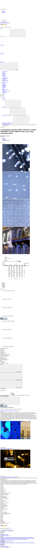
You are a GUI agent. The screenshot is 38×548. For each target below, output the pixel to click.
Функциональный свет (7, 538)
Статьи (16, 542)
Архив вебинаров (12, 542)
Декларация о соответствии (14, 410)
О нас (3, 10)
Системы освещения (4, 84)
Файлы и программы (19, 387)
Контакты (8, 22)
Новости (3, 11)
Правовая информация (4, 534)
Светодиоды (4, 92)
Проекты (3, 12)
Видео (5, 542)
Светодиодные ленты (4, 537)
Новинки (3, 97)
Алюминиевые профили (4, 79)
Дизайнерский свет (14, 538)
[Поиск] (17, 33)
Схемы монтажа (29, 542)
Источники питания (4, 74)
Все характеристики (19, 379)
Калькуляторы (24, 542)
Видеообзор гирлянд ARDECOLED (6, 448)
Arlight (7, 535)
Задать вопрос (3, 388)
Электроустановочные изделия (14, 539)
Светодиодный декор (5, 539)
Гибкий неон (3, 88)
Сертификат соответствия (4, 410)
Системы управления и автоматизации (21, 537)
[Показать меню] (13, 104)
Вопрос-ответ (19, 542)
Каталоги (2, 542)
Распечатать (8, 135)
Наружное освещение (4, 86)
